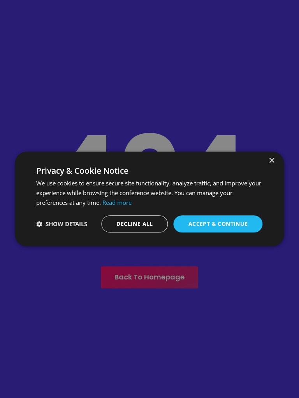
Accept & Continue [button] (218, 223)
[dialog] (149, 199)
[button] (61, 224)
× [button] (271, 161)
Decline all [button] (134, 223)
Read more (117, 202)
